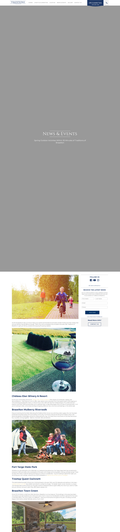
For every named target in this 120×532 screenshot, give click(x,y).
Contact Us (78, 2)
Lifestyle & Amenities (41, 2)
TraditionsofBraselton (95, 285)
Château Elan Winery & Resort (40, 399)
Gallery (70, 2)
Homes (30, 2)
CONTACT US (94, 324)
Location (52, 2)
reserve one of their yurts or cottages (57, 475)
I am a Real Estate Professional (94, 316)
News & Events (61, 2)
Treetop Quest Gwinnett (19, 484)
